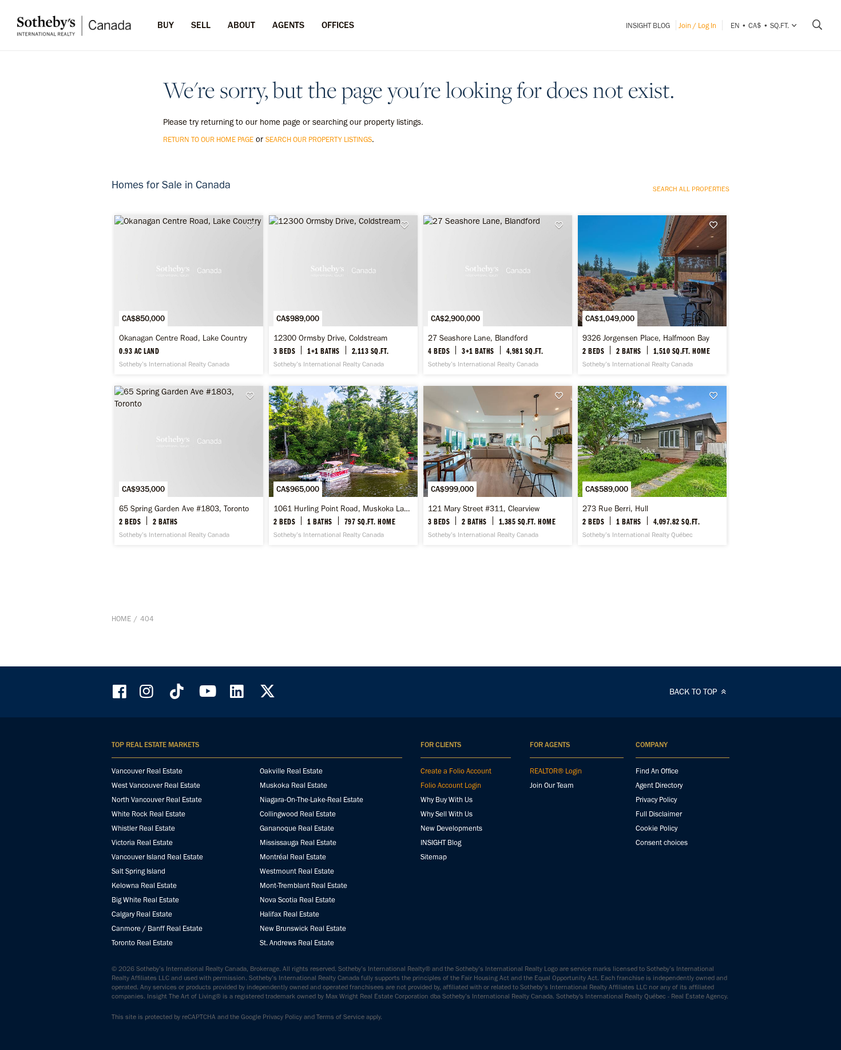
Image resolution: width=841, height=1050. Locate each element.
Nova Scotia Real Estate (297, 899)
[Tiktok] (177, 691)
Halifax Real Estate (289, 914)
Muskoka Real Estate (293, 785)
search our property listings (318, 139)
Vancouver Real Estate (147, 771)
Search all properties (691, 189)
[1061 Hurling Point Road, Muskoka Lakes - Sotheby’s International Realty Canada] (343, 465)
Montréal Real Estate (293, 856)
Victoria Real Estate (142, 842)
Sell (201, 24)
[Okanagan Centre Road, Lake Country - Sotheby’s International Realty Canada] (188, 294)
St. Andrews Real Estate (297, 942)
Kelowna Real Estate (144, 885)
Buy (165, 24)
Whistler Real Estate (143, 828)
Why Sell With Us (446, 814)
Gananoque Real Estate (297, 828)
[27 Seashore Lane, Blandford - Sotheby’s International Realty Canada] (497, 294)
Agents (288, 24)
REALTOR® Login (556, 771)
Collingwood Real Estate (298, 814)
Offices (338, 24)
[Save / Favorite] (252, 225)
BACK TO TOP (694, 691)
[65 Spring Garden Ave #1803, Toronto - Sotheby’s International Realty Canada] (188, 465)
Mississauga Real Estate (298, 842)
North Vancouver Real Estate (157, 799)
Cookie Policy (656, 828)
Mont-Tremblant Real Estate (303, 885)
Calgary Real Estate (142, 914)
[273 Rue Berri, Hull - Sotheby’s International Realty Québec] (652, 465)
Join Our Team (552, 785)
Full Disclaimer (659, 814)
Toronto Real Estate (142, 942)
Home (121, 618)
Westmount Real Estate (297, 871)
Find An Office (657, 771)
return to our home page (208, 139)
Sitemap (433, 856)
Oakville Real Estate (291, 771)
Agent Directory (659, 785)
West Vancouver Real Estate (156, 785)
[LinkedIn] (237, 691)
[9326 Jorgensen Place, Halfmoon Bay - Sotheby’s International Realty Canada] (652, 294)
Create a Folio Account (455, 771)
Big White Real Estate (145, 899)
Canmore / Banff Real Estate (157, 928)
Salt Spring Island (138, 871)
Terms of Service (340, 1017)
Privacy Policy (656, 799)
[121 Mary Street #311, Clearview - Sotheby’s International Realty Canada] (497, 465)
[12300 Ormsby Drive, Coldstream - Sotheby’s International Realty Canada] (343, 294)
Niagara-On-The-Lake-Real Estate (311, 799)
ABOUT (241, 24)
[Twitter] (267, 691)
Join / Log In (697, 25)
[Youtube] (207, 691)
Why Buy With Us (446, 799)
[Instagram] (147, 691)
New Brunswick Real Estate (303, 928)
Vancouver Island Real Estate (157, 856)
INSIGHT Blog (648, 25)
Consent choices (662, 842)
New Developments (451, 828)
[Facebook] (121, 691)
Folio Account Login (450, 785)
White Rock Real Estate (148, 814)
